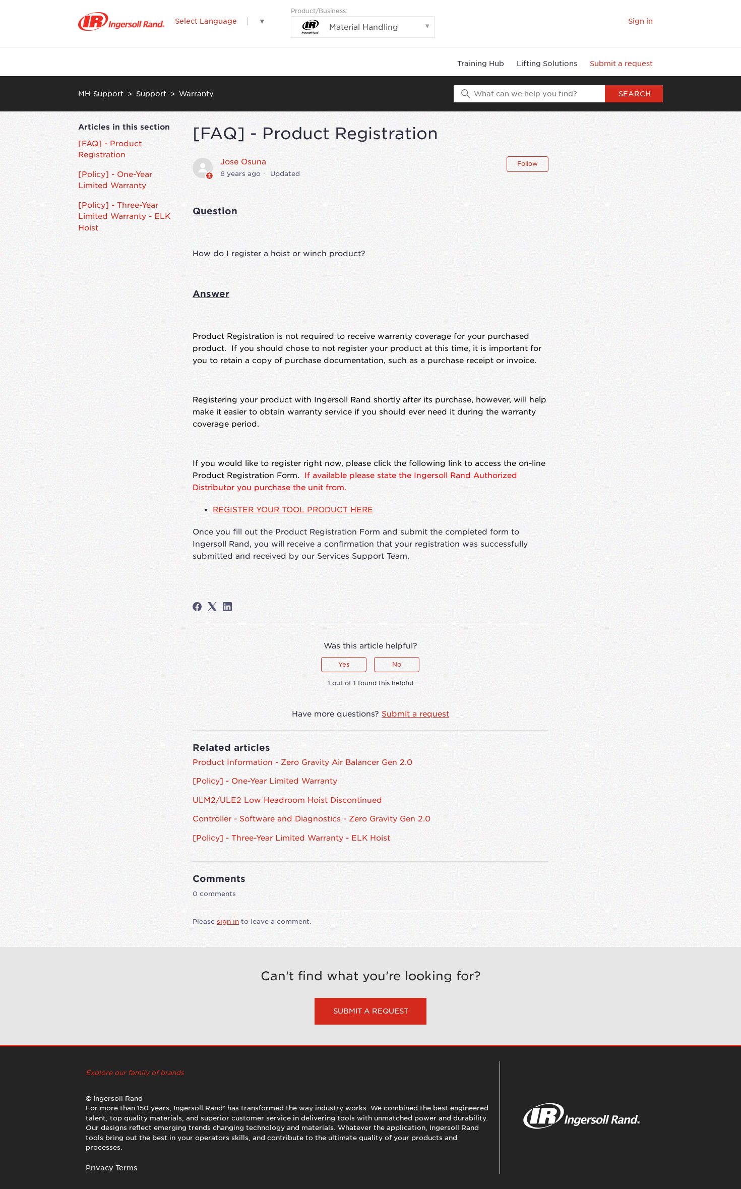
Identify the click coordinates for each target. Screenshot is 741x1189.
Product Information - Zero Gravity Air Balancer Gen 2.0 (302, 762)
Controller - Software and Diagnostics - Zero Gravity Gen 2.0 (311, 818)
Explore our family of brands (135, 1073)
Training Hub (480, 64)
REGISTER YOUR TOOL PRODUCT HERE (293, 509)
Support (151, 94)
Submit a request (621, 64)
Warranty (196, 94)
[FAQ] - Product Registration (110, 149)
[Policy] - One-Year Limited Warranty (115, 180)
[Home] (121, 21)
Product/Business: (344, 19)
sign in (228, 921)
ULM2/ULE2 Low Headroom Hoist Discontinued (287, 800)
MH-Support (101, 94)
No (396, 664)
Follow (527, 163)
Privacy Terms (111, 1168)
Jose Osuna (243, 161)
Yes (343, 664)
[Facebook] (197, 606)
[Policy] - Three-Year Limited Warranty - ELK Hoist (124, 216)
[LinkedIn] (227, 606)
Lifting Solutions (547, 64)
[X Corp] (212, 606)
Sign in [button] (640, 21)
